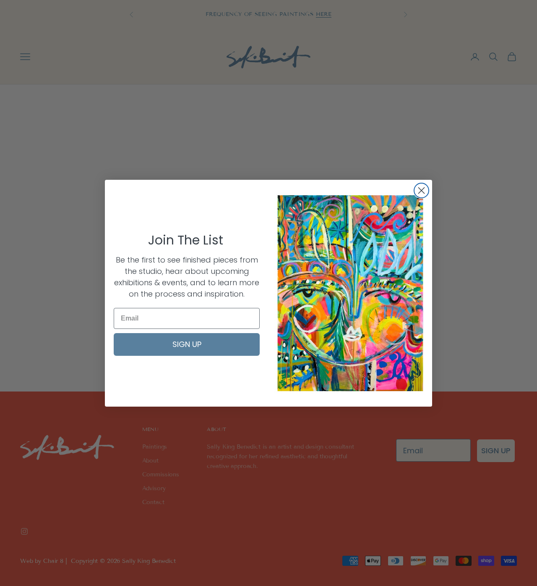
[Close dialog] (421, 190)
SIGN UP (186, 344)
